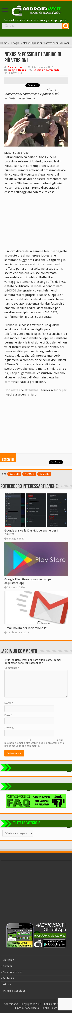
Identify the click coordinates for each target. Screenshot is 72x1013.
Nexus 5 (29, 474)
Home (3, 42)
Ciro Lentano (16, 67)
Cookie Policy (49, 1007)
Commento (11, 667)
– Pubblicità (7, 978)
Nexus (22, 70)
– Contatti (6, 966)
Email (8, 715)
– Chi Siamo (7, 959)
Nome (8, 702)
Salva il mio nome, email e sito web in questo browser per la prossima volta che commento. (34, 742)
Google (15, 42)
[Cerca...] (65, 26)
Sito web (9, 727)
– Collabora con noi (12, 972)
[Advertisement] (34, 223)
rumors (44, 474)
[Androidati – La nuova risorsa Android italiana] (36, 9)
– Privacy (6, 984)
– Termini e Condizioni (13, 990)
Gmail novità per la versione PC (26, 628)
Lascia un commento (46, 70)
